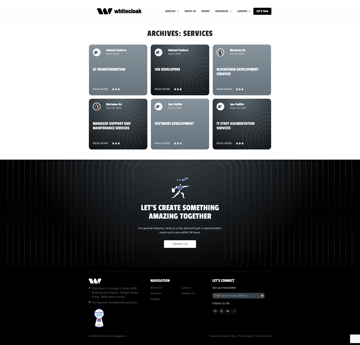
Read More (100, 89)
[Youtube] (228, 311)
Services (170, 11)
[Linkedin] (221, 311)
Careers (242, 11)
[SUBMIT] (262, 295)
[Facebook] (215, 311)
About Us (190, 11)
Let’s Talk (262, 11)
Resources (221, 11)
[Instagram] (234, 311)
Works (206, 11)
